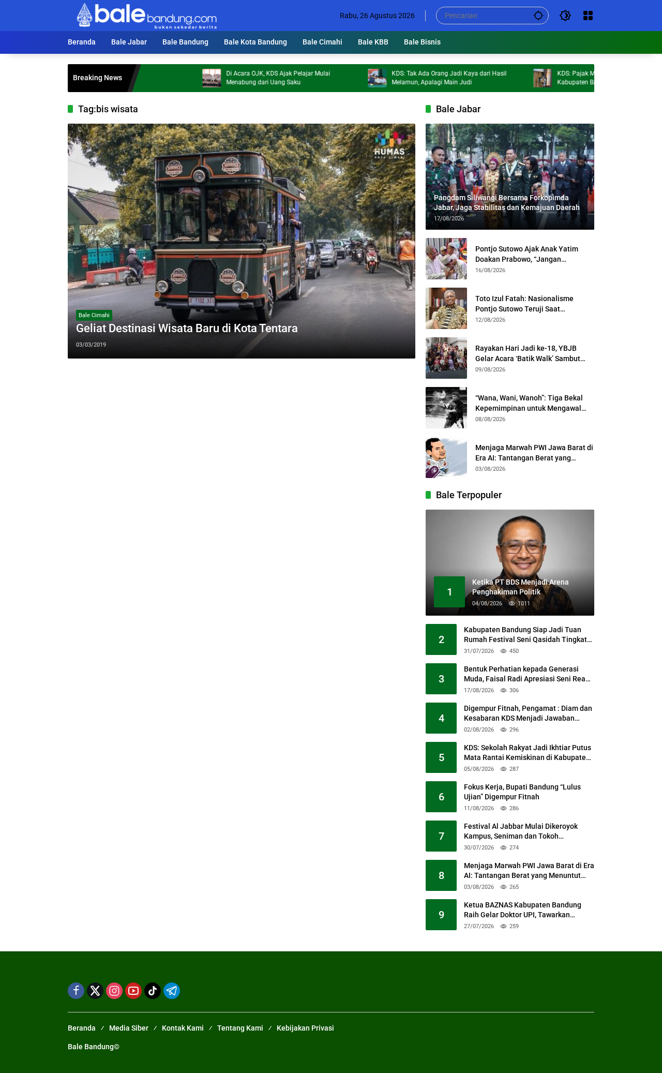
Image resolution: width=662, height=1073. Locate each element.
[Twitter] (95, 990)
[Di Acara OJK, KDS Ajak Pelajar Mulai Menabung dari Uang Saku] (182, 78)
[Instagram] (114, 990)
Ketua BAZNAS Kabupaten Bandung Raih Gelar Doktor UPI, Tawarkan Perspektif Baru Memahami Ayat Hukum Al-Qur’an (522, 910)
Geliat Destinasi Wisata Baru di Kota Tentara (187, 328)
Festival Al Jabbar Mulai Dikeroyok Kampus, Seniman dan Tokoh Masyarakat (521, 832)
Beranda (82, 1028)
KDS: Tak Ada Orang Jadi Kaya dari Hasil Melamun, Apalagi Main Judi (420, 78)
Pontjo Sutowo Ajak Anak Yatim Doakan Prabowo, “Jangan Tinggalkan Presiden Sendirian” (527, 254)
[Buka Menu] (588, 15)
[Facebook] (76, 990)
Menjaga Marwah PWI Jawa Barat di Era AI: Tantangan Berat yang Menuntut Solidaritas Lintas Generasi (534, 453)
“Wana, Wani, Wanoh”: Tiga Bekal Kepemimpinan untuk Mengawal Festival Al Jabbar (529, 403)
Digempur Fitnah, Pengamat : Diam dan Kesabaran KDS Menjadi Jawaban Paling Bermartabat (528, 714)
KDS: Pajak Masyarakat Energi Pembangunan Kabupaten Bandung (592, 78)
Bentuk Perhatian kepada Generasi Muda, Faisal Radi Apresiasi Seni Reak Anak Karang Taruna (526, 674)
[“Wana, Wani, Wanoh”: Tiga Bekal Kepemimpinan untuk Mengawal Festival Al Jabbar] (446, 407)
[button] (538, 15)
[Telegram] (171, 990)
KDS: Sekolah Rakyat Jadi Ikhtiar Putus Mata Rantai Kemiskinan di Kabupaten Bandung (527, 753)
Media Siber (128, 1028)
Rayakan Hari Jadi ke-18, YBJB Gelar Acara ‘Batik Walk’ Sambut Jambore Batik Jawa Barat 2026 (527, 354)
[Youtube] (133, 990)
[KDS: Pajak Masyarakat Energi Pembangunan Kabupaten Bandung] (513, 78)
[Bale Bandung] (145, 15)
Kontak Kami (183, 1028)
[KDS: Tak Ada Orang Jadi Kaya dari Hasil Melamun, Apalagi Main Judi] (348, 78)
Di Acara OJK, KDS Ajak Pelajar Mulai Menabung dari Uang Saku (249, 78)
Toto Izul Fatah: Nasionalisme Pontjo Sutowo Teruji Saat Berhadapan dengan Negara (524, 304)
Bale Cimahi (94, 315)
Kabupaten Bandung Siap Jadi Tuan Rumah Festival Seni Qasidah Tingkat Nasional (525, 635)
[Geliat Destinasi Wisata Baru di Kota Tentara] (241, 241)
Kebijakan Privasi (305, 1028)
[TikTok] (152, 990)
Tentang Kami (240, 1028)
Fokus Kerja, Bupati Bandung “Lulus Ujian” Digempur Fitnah (522, 792)
